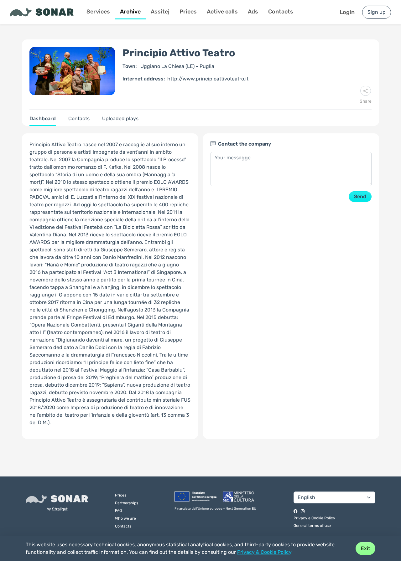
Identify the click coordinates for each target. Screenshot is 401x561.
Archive (130, 11)
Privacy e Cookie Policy (314, 518)
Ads (253, 11)
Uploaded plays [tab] (120, 118)
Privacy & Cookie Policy (264, 552)
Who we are (125, 518)
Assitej (160, 11)
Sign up (376, 12)
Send (360, 196)
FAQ (118, 510)
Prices (188, 11)
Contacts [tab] (79, 118)
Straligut (60, 509)
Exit (365, 548)
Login (347, 12)
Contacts (280, 11)
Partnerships (126, 503)
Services (98, 11)
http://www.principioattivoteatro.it (207, 79)
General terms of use (312, 525)
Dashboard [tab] (42, 118)
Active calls (222, 11)
